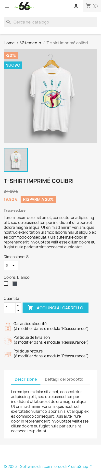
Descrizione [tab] (26, 379)
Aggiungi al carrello (55, 308)
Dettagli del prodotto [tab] (64, 379)
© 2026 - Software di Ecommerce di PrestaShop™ (48, 466)
